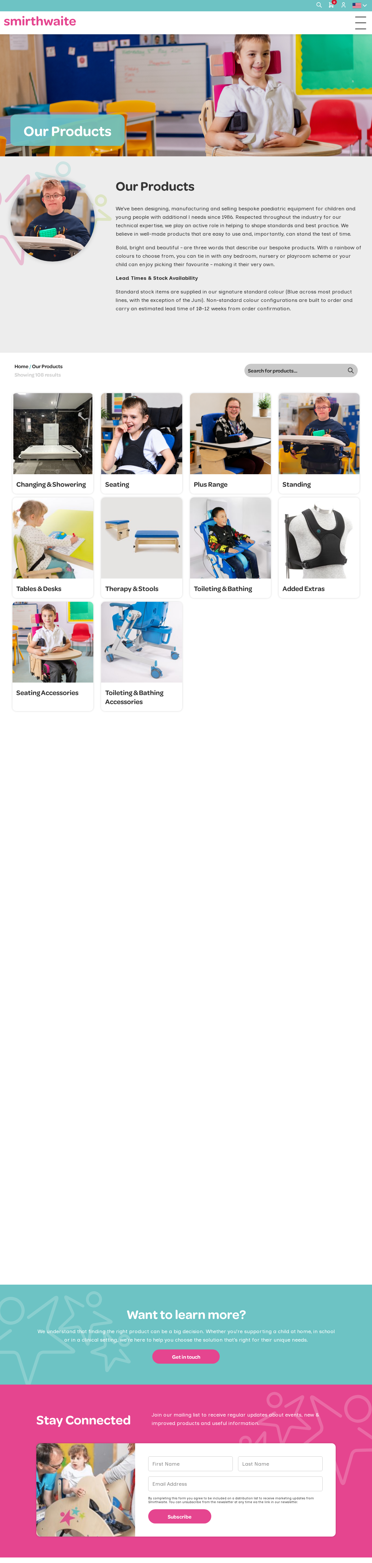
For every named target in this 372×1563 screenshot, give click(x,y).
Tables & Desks (38, 588)
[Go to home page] (40, 21)
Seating (117, 483)
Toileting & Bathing (223, 588)
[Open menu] (361, 23)
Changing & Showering (51, 483)
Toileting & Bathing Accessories (134, 697)
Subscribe (180, 1516)
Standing (296, 483)
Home (21, 366)
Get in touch (186, 1356)
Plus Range (211, 483)
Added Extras (303, 588)
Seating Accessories (47, 692)
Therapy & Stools (131, 588)
